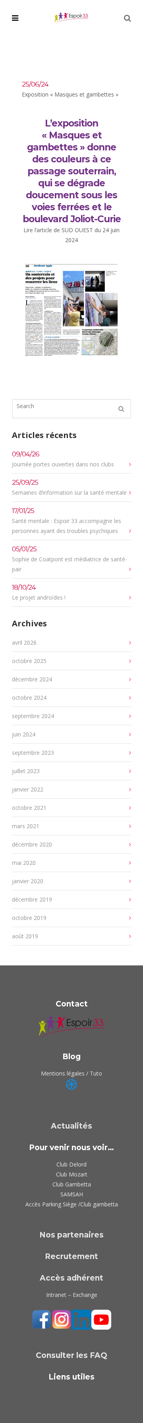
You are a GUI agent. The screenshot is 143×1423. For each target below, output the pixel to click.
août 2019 (25, 936)
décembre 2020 (32, 844)
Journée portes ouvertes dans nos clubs (63, 459)
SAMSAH (71, 1194)
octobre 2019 (29, 918)
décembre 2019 (32, 899)
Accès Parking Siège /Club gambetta (71, 1204)
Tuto (96, 1073)
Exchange (85, 1295)
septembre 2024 (33, 716)
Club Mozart (71, 1174)
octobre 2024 (29, 697)
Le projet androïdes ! (39, 592)
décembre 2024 (32, 679)
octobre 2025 (29, 661)
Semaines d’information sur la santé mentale (69, 487)
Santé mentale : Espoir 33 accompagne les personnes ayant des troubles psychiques (66, 521)
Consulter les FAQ (71, 1355)
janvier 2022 (27, 789)
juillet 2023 (26, 771)
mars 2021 (25, 826)
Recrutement (71, 1256)
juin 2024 (23, 734)
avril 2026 (24, 642)
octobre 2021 (29, 807)
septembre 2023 (33, 752)
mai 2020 (24, 862)
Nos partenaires (71, 1234)
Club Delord (71, 1164)
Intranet (56, 1295)
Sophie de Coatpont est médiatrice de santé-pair (69, 559)
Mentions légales (63, 1073)
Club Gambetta (71, 1184)
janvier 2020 (27, 881)
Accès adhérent (71, 1278)
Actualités (71, 1126)
